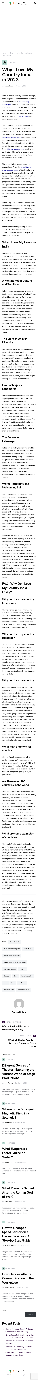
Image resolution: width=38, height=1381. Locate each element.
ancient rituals (14, 942)
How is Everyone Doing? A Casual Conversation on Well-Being (19, 1330)
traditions (22, 983)
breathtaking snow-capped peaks (15, 962)
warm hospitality (23, 990)
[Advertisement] (19, 26)
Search (4, 1310)
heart (15, 976)
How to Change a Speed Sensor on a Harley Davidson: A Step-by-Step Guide (16, 1234)
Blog (11, 53)
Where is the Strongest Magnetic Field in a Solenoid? (18, 1113)
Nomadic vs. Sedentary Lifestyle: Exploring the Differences (18, 1348)
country (22, 969)
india (5, 983)
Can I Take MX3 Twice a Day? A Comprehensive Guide (18, 1354)
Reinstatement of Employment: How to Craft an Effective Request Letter (19, 1336)
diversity (6, 976)
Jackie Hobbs (9, 86)
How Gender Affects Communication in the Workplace (18, 1278)
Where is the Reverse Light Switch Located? (19, 1342)
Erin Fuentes (9, 1083)
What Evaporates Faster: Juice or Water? (14, 1153)
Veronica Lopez (10, 1245)
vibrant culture (9, 990)
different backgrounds (15, 149)
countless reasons (10, 969)
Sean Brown (8, 1122)
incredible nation (22, 116)
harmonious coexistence (12, 137)
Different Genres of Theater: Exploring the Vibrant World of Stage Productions (18, 1071)
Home (4, 53)
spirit (13, 983)
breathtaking (28, 949)
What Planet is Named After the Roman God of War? (18, 1192)
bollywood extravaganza (12, 949)
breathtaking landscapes (12, 955)
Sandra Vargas (9, 1287)
